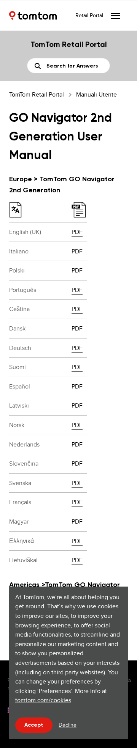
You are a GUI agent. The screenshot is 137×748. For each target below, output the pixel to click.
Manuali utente (96, 94)
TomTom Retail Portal (36, 94)
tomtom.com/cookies (43, 700)
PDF (77, 231)
